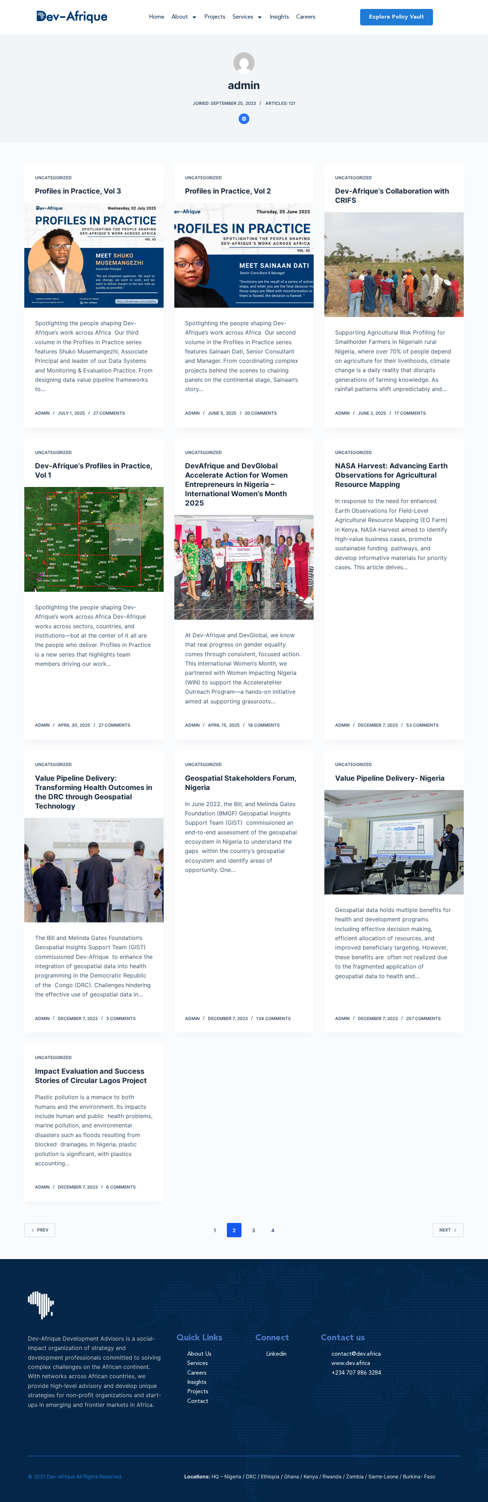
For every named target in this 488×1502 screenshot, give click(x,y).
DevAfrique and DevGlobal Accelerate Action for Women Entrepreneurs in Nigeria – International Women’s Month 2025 (236, 484)
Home (156, 17)
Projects (214, 17)
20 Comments (261, 413)
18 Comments (264, 725)
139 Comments (273, 1018)
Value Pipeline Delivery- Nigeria (390, 778)
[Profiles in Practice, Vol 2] (244, 255)
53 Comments (422, 725)
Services (243, 17)
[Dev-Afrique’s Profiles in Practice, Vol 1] (94, 539)
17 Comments (410, 413)
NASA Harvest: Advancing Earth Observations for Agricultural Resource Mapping (391, 475)
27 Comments (109, 413)
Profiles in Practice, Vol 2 (229, 191)
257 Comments (423, 1018)
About (179, 17)
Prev (43, 1230)
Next (445, 1230)
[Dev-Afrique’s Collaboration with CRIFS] (394, 264)
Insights (279, 17)
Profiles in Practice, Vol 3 (78, 191)
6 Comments (121, 1187)
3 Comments (121, 1018)
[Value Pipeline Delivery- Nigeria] (394, 842)
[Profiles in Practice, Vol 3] (94, 255)
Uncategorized (53, 177)
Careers (305, 17)
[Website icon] (244, 118)
